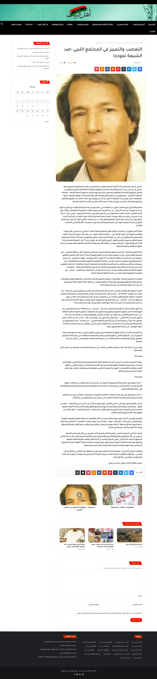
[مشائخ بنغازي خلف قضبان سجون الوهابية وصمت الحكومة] (100, 535)
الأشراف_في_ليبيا (125, 658)
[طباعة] (77, 472)
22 (37, 111)
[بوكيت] (96, 69)
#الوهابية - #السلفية (103, 650)
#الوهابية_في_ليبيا (89, 650)
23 (32, 111)
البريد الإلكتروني (137, 605)
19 (17, 106)
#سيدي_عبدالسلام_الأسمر (121, 654)
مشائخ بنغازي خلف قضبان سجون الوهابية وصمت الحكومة (57, 657)
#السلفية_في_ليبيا (136, 646)
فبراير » (46, 121)
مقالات (70, 24)
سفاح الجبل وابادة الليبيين (40, 52)
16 (32, 106)
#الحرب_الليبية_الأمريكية (121, 642)
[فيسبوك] (140, 69)
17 (27, 106)
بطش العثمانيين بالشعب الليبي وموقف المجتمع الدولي (58, 649)
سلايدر (132, 43)
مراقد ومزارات (83, 24)
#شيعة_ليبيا (107, 654)
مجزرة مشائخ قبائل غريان (134, 544)
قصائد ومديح (122, 24)
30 (32, 116)
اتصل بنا (126, 2)
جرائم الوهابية (57, 24)
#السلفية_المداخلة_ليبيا (105, 642)
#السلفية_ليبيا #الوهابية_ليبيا (120, 646)
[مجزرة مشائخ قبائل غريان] (129, 535)
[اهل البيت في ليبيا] (78, 12)
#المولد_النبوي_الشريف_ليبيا (120, 650)
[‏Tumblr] (123, 69)
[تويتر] (134, 69)
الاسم (140, 596)
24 (27, 111)
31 (27, 116)
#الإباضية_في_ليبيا (136, 642)
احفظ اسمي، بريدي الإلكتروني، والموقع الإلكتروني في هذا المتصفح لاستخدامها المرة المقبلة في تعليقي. (108, 613)
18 (22, 106)
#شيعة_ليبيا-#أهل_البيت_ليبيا (92, 654)
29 (37, 116)
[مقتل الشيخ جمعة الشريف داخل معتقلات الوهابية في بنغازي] (72, 535)
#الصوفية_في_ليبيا (91, 646)
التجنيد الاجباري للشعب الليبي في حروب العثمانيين (33, 48)
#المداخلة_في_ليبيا (136, 650)
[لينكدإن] (129, 69)
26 (17, 111)
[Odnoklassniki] (102, 69)
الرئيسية (151, 24)
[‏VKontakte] (107, 69)
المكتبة (29, 24)
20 (48, 111)
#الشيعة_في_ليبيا (104, 646)
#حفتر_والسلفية (136, 654)
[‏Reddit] (113, 69)
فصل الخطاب (16, 24)
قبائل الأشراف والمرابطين (102, 24)
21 (42, 111)
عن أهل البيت (42, 24)
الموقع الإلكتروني (94, 605)
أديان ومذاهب (139, 24)
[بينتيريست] (118, 69)
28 (42, 116)
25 (22, 111)
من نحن (133, 2)
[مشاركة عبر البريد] (83, 472)
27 (47, 116)
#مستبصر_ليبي (137, 658)
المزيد (152, 31)
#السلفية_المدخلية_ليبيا (89, 642)
